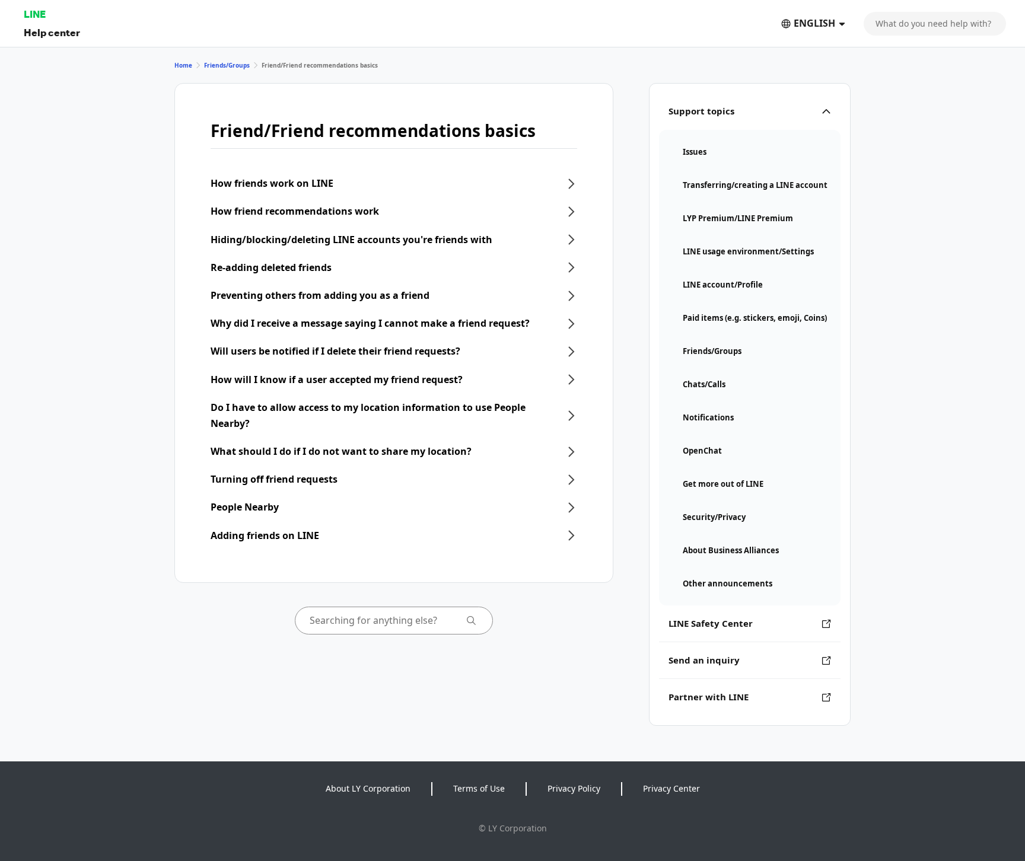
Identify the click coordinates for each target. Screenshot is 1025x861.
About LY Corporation (368, 788)
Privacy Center (671, 788)
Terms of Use (479, 788)
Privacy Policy (573, 788)
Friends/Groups (227, 65)
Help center (52, 32)
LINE (35, 14)
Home (183, 65)
